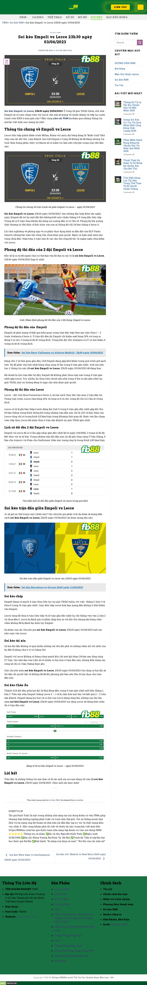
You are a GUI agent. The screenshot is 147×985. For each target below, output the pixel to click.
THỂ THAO (54, 17)
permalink (78, 800)
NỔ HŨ (82, 17)
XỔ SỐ (70, 17)
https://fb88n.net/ (26, 916)
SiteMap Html (119, 924)
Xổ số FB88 (60, 894)
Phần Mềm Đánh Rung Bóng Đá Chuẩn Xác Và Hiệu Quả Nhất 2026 (132, 145)
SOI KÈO (96, 17)
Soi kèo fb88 (17, 22)
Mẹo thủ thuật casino (127, 74)
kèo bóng (120, 68)
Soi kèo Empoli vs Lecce (19, 110)
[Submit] (140, 42)
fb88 (56, 926)
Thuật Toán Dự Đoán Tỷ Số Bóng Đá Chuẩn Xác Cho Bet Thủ (132, 164)
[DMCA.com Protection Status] (8, 983)
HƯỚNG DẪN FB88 (125, 63)
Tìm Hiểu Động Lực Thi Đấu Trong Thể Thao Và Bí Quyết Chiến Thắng (132, 183)
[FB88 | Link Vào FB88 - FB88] (73, 7)
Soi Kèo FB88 (62, 904)
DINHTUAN (67, 50)
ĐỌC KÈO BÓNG (116, 17)
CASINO (38, 17)
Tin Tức (119, 85)
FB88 (23, 17)
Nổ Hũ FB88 (61, 899)
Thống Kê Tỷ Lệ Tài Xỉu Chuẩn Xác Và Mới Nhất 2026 (132, 106)
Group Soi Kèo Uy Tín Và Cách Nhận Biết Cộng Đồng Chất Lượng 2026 (132, 125)
